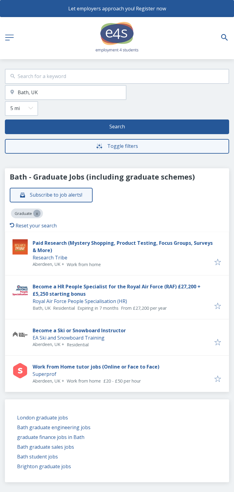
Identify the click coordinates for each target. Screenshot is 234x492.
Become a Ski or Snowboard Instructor (79, 330)
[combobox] (117, 76)
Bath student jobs (37, 456)
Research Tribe (50, 257)
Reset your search (36, 225)
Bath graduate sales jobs (45, 447)
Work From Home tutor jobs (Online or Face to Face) (96, 366)
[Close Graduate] (37, 213)
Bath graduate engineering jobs (53, 427)
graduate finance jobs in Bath (50, 437)
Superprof (44, 374)
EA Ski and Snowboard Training (69, 337)
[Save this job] (218, 262)
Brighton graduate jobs (44, 466)
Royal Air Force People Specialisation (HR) (80, 301)
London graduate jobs (42, 417)
